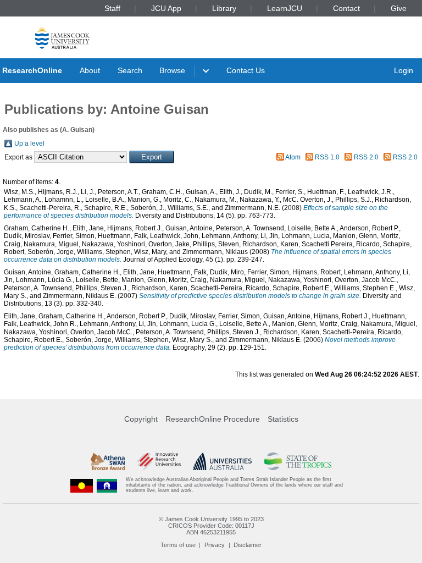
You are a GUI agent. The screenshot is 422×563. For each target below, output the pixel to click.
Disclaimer (248, 545)
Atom (293, 157)
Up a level (29, 143)
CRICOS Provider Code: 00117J (211, 525)
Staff (112, 8)
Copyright (141, 419)
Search (130, 70)
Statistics (283, 419)
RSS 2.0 (366, 157)
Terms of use (178, 545)
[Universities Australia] (222, 461)
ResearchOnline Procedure (212, 419)
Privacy (214, 545)
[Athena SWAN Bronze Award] (108, 461)
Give (399, 8)
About (90, 70)
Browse (172, 70)
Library (224, 8)
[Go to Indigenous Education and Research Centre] (82, 485)
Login (403, 70)
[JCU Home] (62, 36)
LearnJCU (284, 8)
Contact (346, 8)
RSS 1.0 (327, 157)
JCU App (166, 8)
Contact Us (245, 70)
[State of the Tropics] (297, 461)
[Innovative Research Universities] (158, 461)
